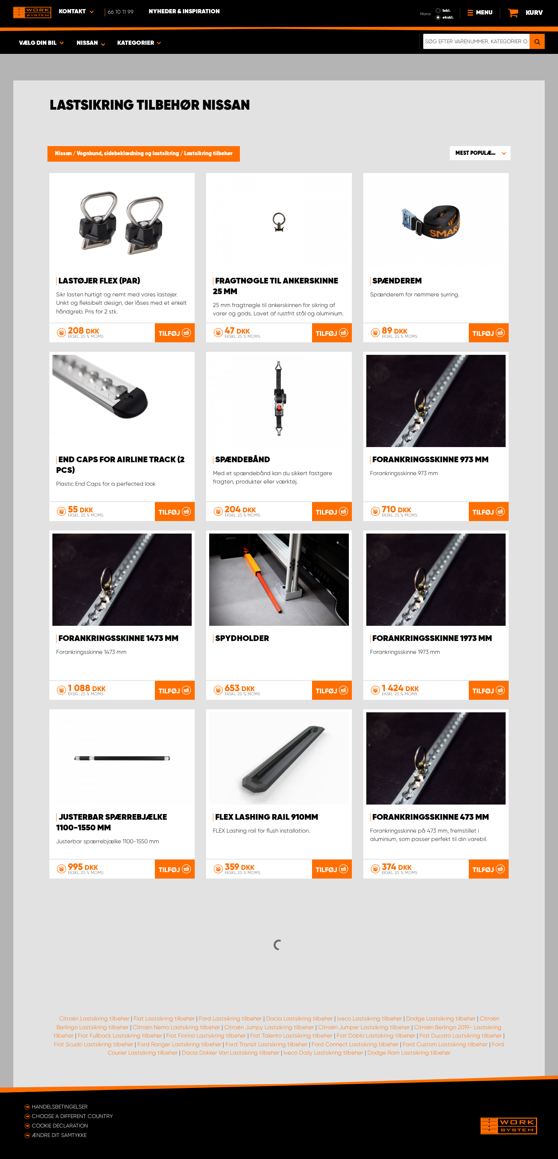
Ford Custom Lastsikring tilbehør (445, 1044)
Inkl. (447, 11)
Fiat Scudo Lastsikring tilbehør (93, 1044)
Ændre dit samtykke (59, 1135)
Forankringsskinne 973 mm (430, 460)
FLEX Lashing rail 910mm (266, 817)
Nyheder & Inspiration (184, 12)
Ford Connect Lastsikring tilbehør (355, 1044)
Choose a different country (72, 1116)
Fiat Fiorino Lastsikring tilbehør (206, 1035)
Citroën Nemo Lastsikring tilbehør (176, 1027)
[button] (480, 153)
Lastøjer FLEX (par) (99, 281)
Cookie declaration (60, 1126)
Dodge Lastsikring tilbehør (441, 1018)
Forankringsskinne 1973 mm (432, 639)
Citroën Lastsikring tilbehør (94, 1018)
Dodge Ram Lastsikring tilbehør (409, 1052)
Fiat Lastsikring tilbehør (164, 1018)
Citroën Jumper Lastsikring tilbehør (364, 1027)
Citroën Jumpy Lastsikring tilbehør (269, 1027)
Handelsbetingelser (60, 1107)
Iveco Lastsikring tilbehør (369, 1018)
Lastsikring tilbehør (208, 153)
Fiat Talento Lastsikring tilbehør (291, 1035)
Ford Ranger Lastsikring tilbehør (179, 1044)
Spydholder (242, 639)
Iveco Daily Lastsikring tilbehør (323, 1052)
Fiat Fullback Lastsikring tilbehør (120, 1035)
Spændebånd (242, 460)
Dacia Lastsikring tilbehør (299, 1018)
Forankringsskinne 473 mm (430, 817)
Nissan (64, 153)
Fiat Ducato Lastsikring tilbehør (460, 1035)
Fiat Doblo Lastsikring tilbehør (376, 1035)
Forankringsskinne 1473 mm (118, 639)
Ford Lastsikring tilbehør (230, 1018)
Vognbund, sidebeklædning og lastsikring (128, 153)
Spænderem (397, 281)
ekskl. (448, 17)
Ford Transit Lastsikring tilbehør (266, 1044)
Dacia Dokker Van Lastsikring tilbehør (230, 1052)
